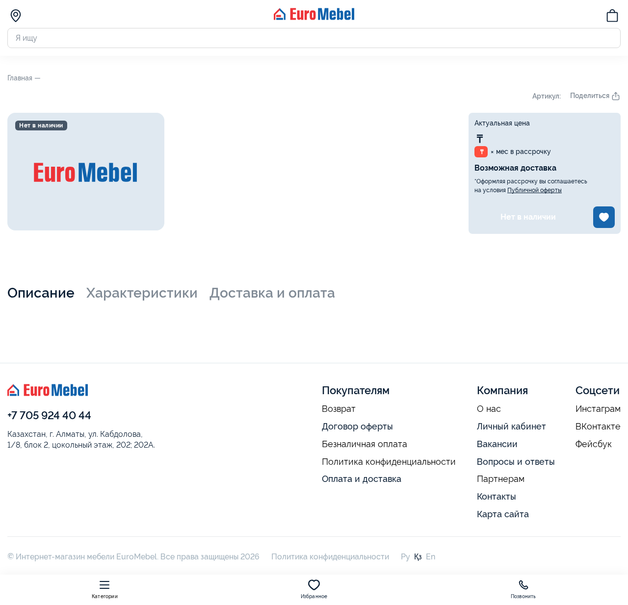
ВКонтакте (598, 426)
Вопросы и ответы (516, 461)
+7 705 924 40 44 (49, 415)
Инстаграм (598, 409)
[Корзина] (612, 17)
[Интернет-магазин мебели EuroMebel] (314, 17)
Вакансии (497, 444)
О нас (489, 409)
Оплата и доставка (361, 479)
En (430, 556)
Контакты (496, 496)
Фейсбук (594, 444)
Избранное (314, 596)
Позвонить (523, 596)
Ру (405, 556)
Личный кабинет (511, 426)
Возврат (339, 409)
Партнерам (500, 479)
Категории (105, 596)
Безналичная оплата (364, 444)
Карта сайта (503, 514)
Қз (418, 556)
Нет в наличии (528, 217)
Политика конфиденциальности (389, 462)
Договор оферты (357, 426)
